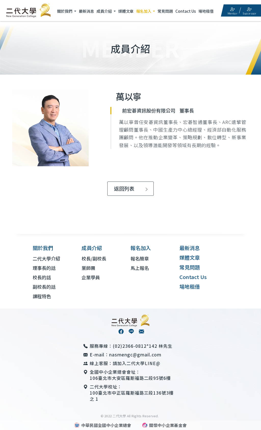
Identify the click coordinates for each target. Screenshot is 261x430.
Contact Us (185, 11)
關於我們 (65, 11)
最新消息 (86, 11)
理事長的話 (44, 268)
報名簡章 (139, 258)
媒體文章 (126, 11)
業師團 (88, 268)
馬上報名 (139, 268)
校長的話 (42, 277)
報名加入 (144, 11)
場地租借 (206, 11)
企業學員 (91, 277)
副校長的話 (44, 286)
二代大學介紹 (46, 258)
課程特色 (42, 296)
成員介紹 (105, 11)
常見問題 (165, 11)
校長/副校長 (94, 258)
